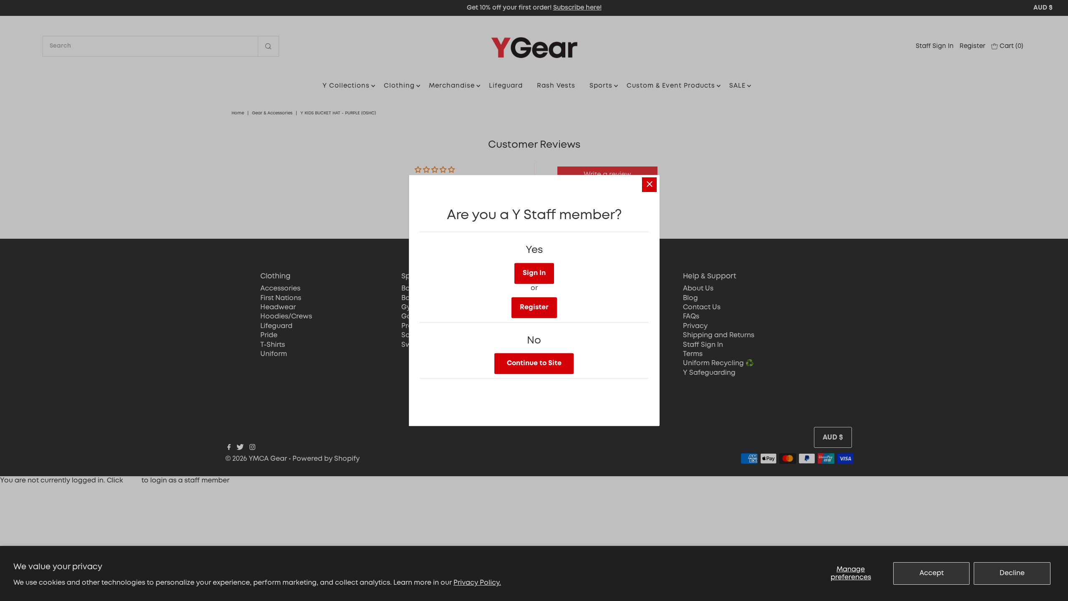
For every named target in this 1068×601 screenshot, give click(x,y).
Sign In (534, 273)
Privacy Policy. (477, 583)
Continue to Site (534, 363)
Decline (1012, 573)
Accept (931, 573)
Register (534, 307)
